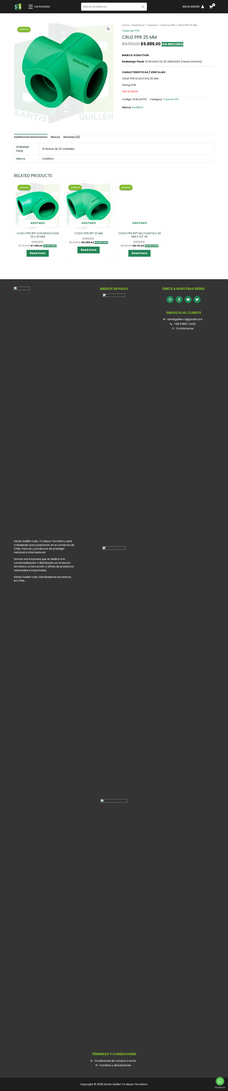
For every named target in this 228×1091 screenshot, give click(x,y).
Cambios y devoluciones (115, 1065)
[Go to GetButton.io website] (220, 1088)
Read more (37, 253)
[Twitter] (197, 299)
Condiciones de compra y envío (115, 1061)
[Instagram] (170, 299)
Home (125, 25)
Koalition (137, 107)
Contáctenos (184, 328)
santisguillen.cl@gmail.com (184, 319)
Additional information (30, 137)
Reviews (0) (71, 137)
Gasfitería (138, 25)
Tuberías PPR (167, 25)
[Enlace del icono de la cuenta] (202, 6)
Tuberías (152, 25)
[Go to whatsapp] (220, 1081)
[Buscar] (143, 6)
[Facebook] (179, 299)
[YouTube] (188, 299)
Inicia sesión (190, 6)
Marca (55, 137)
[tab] (30, 137)
